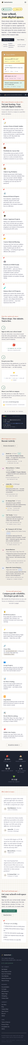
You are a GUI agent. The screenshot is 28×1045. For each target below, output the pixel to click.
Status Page (4, 993)
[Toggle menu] (25, 2)
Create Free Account (9, 911)
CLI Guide (4, 989)
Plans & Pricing (5, 980)
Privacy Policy (5, 1024)
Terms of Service (6, 1022)
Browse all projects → (10, 445)
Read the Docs (8, 915)
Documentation (5, 987)
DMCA (3, 1029)
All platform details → (14, 745)
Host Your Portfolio (6, 973)
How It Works (20, 39)
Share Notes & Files (6, 971)
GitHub (3, 1015)
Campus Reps (5, 998)
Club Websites (5, 976)
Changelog (4, 996)
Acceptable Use (5, 1026)
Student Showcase (6, 978)
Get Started (4, 969)
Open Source (5, 1011)
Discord (3, 1013)
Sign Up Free (7, 39)
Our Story (4, 1004)
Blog (3, 1006)
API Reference (5, 991)
